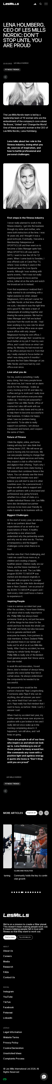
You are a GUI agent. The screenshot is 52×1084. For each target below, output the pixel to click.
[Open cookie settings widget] (4, 1079)
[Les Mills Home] (11, 4)
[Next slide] (46, 813)
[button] (40, 4)
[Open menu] (46, 4)
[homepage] (16, 915)
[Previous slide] (41, 813)
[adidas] (35, 4)
